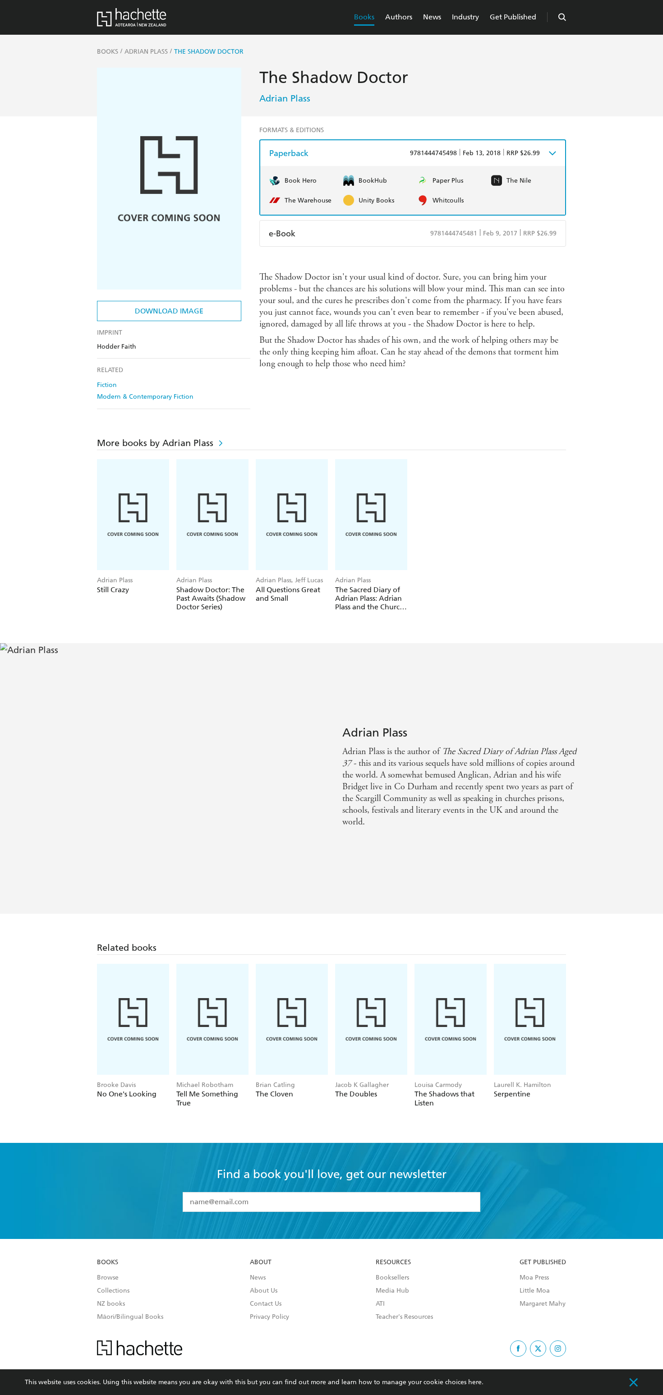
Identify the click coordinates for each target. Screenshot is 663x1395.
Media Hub (392, 1291)
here (475, 1382)
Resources (393, 1262)
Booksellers (392, 1278)
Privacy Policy (269, 1317)
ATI (380, 1304)
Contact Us (265, 1304)
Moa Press (534, 1278)
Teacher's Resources (404, 1317)
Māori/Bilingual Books (130, 1317)
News (432, 17)
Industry (465, 17)
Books (364, 17)
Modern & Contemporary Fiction (145, 397)
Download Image (169, 311)
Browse (108, 1278)
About (261, 1262)
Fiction (107, 385)
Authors (398, 17)
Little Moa (535, 1291)
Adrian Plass (284, 98)
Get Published (513, 17)
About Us (263, 1291)
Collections (113, 1291)
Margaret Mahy (543, 1304)
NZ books (111, 1304)
